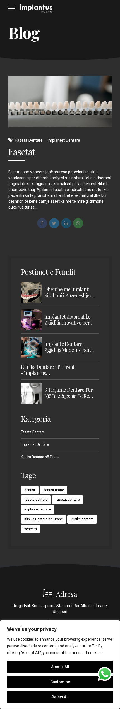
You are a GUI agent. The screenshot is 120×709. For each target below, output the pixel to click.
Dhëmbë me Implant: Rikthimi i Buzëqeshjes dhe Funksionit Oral (68, 292)
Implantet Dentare (63, 140)
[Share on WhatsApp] (78, 223)
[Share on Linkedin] (66, 223)
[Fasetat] (60, 101)
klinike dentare (82, 519)
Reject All (60, 697)
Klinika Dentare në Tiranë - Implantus (48, 370)
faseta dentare (35, 500)
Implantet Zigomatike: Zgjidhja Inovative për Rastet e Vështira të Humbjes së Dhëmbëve (68, 320)
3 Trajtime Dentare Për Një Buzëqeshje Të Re (68, 393)
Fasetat (21, 151)
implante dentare (37, 509)
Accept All (60, 666)
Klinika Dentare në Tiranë (40, 457)
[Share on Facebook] (42, 223)
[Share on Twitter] (54, 223)
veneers (30, 529)
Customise (60, 682)
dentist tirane (53, 490)
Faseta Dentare (29, 140)
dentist (29, 490)
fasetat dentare (68, 500)
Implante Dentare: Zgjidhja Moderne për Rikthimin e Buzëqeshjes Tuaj (70, 347)
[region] (60, 664)
